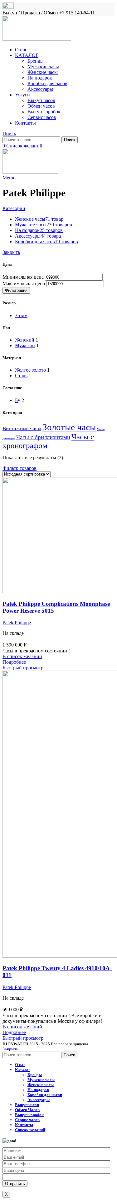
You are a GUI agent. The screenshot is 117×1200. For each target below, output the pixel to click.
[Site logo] (36, 39)
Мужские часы (43, 66)
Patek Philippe (16, 622)
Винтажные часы (21, 428)
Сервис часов (41, 117)
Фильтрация (16, 290)
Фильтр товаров (19, 468)
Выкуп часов (41, 100)
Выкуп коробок (44, 111)
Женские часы (42, 72)
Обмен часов (41, 106)
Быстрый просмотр (22, 667)
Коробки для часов (47, 83)
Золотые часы (69, 427)
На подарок (39, 77)
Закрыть (11, 252)
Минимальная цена (23, 277)
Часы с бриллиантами (43, 437)
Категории (13, 208)
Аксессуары (40, 89)
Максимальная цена (23, 283)
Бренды (35, 61)
